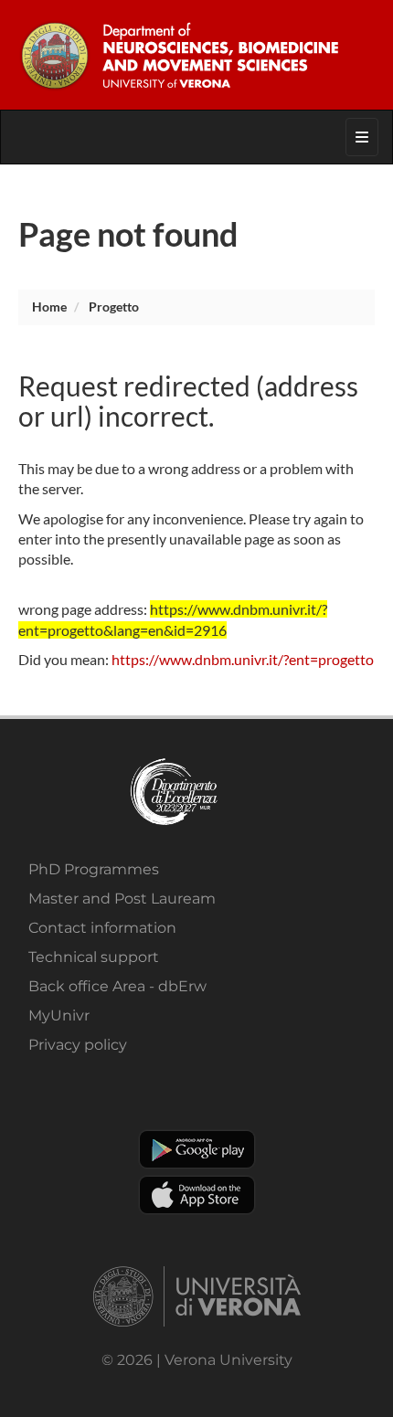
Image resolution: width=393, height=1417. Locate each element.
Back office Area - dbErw (117, 986)
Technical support (93, 957)
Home (49, 306)
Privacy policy (77, 1044)
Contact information (102, 927)
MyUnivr (59, 1015)
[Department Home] (196, 55)
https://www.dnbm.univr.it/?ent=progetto (243, 659)
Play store (197, 1149)
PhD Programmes (93, 869)
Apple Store (197, 1195)
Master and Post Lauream (122, 898)
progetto (114, 306)
